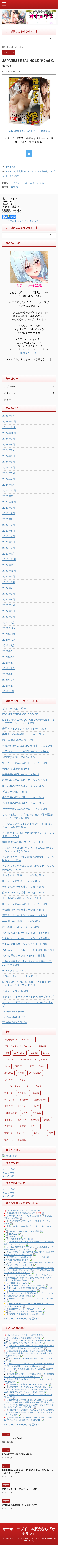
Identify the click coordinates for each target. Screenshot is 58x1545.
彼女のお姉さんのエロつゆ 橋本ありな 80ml (27, 745)
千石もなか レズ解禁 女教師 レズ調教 (24, 1338)
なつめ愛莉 (9, 1079)
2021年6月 (8, 662)
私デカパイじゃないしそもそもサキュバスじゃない (30, 1226)
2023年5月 (8, 530)
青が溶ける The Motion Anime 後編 (24, 1231)
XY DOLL (8, 1073)
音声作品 (8, 1139)
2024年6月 (8, 456)
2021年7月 (8, 656)
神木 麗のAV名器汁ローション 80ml (22, 842)
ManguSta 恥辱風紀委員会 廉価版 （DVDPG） (29, 1288)
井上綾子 (8, 1093)
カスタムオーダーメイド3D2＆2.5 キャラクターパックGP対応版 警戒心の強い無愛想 (28, 1294)
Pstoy (7, 1066)
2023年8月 (8, 513)
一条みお (38, 1086)
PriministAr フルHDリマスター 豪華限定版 (27, 1285)
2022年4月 (8, 605)
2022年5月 (8, 599)
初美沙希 (24, 1099)
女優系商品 (42, 171)
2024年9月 (8, 438)
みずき (23, 1079)
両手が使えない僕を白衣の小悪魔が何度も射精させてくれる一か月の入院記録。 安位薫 (29, 1253)
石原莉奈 (8, 1126)
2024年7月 (8, 450)
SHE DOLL (20, 1066)
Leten (46, 1053)
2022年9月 (8, 576)
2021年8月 (8, 651)
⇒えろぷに (8, 1176)
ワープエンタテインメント (16, 1086)
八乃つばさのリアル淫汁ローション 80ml (25, 751)
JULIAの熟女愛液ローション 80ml (21, 898)
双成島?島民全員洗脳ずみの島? (22, 1213)
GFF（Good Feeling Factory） (18, 1046)
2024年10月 (9, 433)
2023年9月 (8, 507)
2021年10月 (9, 639)
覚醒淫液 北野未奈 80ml (16, 768)
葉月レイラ (39, 1133)
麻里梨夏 (22, 1139)
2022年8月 (8, 582)
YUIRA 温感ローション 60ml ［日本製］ (25, 955)
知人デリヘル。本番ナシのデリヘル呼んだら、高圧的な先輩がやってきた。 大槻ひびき (29, 1263)
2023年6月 (8, 524)
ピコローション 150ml (14, 791)
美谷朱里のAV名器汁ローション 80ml (23, 909)
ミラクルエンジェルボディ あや (27, 183)
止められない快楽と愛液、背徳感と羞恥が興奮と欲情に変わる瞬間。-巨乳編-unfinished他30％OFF (29, 1346)
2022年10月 (9, 570)
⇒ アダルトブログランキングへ (20, 220)
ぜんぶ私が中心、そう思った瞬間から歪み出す (26, 1335)
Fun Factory (28, 1039)
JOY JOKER (19, 1053)
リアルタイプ (30, 171)
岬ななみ (22, 1106)
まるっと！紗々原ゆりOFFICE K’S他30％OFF (28, 1384)
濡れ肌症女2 (14, 1236)
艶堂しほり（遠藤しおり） (16, 1133)
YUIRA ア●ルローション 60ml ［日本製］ (26, 944)
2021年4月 (8, 674)
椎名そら (8, 1119)
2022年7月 (8, 588)
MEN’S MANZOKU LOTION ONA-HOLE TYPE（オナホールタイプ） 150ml (28, 983)
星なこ (25, 1113)
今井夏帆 (22, 1093)
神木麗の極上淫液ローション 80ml (21, 921)
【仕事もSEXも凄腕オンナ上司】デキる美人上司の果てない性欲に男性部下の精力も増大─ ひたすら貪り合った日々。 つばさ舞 (29, 1412)
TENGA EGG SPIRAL (14, 1011)
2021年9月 (8, 645)
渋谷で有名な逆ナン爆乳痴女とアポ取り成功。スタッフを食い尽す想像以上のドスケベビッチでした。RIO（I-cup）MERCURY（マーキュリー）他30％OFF (29, 1389)
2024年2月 (8, 479)
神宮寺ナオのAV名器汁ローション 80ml (24, 808)
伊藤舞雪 (35, 1093)
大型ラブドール (40, 1099)
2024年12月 (9, 421)
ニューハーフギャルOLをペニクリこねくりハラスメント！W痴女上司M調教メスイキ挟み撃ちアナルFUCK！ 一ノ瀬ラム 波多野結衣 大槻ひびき (29, 1277)
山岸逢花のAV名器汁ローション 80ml (23, 797)
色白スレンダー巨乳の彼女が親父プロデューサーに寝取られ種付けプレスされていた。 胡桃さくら (29, 1341)
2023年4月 (8, 536)
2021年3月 (8, 679)
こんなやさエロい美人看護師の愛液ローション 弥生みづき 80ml (28, 858)
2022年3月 (8, 611)
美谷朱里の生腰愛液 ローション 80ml (23, 734)
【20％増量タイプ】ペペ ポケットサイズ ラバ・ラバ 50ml (27, 963)
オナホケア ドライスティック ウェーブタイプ (27, 996)
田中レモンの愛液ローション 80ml (21, 881)
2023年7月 (8, 519)
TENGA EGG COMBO (14, 1022)
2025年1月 (8, 415)
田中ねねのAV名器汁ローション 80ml (23, 785)
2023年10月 (9, 501)
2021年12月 (9, 628)
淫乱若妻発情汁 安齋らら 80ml (19, 757)
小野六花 (8, 1106)
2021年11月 (8, 634)
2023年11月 (9, 496)
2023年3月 (8, 542)
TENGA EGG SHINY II (14, 1016)
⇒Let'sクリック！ (29, 352)
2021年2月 (8, 685)
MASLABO (9, 1059)
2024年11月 (9, 427)
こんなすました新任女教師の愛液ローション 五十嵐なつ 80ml (28, 834)
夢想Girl (15, 187)
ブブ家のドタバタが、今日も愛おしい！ (24, 1210)
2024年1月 (8, 484)
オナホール (10, 166)
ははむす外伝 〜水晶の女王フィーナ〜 (25, 1309)
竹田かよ (35, 1126)
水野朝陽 (35, 1119)
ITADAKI (42, 1046)
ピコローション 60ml (14, 708)
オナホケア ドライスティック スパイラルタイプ (27, 1004)
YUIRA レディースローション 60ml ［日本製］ (28, 949)
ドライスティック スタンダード (20, 976)
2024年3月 (8, 473)
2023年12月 (9, 490)
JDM (6, 1053)
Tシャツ (42, 1066)
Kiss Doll (34, 1053)
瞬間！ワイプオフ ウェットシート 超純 (24, 728)
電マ (51, 1133)
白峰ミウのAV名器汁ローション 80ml (23, 892)
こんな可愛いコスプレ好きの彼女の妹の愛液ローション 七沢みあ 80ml (28, 816)
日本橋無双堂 (10, 1113)
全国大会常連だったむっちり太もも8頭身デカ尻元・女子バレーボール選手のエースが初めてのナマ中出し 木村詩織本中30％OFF (28, 1353)
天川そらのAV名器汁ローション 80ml (23, 886)
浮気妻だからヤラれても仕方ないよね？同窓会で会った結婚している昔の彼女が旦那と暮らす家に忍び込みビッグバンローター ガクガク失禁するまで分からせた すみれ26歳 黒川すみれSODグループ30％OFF (29, 1403)
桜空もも (19, 176)
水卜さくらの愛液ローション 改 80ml (23, 875)
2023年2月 (8, 547)
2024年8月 (8, 444)
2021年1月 (8, 691)
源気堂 (47, 1119)
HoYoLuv (13, 1234)
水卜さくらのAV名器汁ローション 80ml (24, 762)
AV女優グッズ (10, 1039)
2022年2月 (8, 616)
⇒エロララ (8, 1172)
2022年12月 (9, 559)
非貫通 (20, 171)
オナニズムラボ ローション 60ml (20, 926)
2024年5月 (8, 461)
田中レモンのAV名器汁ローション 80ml (24, 903)
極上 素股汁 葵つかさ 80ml (17, 739)
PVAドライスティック (14, 970)
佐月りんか (9, 1099)
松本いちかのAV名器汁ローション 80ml (24, 780)
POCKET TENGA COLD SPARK (20, 714)
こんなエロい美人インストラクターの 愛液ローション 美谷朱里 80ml (28, 825)
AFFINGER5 (29, 1541)
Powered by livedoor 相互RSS (21, 1318)
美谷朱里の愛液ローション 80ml (20, 774)
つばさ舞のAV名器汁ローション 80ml (23, 803)
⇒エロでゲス (9, 1169)
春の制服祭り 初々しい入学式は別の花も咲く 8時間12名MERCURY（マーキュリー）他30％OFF (29, 1375)
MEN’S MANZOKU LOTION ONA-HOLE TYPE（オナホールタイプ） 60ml (28, 721)
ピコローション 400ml (15, 990)
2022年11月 (9, 565)
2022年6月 (8, 593)
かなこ (21, 1073)
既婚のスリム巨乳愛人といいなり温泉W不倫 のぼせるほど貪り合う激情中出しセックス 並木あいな (29, 1364)
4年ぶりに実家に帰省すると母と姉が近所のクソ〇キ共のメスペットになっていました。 (28, 1248)
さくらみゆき (35, 1073)
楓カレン (22, 1119)
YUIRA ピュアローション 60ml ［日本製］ (26, 932)
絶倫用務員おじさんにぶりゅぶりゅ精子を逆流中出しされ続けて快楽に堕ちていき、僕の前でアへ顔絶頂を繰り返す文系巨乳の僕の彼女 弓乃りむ (29, 1270)
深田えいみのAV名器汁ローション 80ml (24, 915)
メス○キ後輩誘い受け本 (19, 1239)
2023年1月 (8, 553)
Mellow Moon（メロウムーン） (34, 1059)
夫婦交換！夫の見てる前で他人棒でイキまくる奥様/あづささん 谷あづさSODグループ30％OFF (28, 1418)
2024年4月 (8, 467)
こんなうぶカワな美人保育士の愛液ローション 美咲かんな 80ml (28, 868)
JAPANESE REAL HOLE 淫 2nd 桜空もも (29, 131)
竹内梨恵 (22, 1126)
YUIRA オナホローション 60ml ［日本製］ (26, 938)
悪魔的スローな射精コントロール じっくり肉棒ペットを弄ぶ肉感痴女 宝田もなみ (28, 1258)
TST (32, 1066)
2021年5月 (8, 668)
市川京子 (35, 1106)
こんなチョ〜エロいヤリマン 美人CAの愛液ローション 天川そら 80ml (28, 849)
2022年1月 (8, 622)
